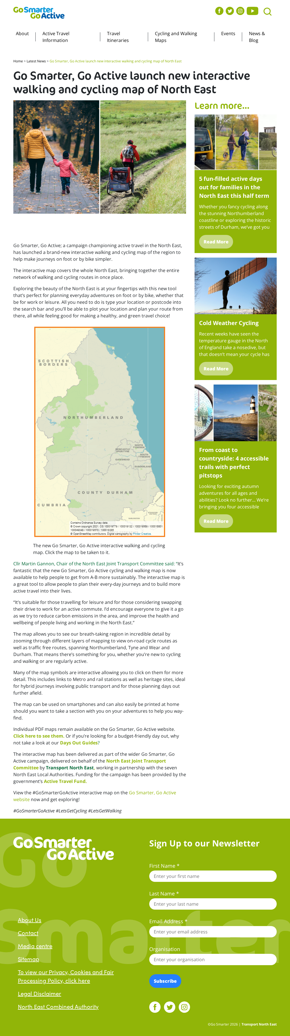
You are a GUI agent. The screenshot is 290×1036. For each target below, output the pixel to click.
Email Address (168, 921)
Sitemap (28, 959)
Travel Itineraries (118, 36)
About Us (29, 920)
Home (18, 61)
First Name (164, 865)
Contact (28, 933)
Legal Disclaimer (39, 993)
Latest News (36, 61)
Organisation (164, 949)
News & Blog (257, 36)
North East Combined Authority (58, 1006)
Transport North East (70, 768)
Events (228, 33)
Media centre (35, 946)
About (22, 33)
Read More (216, 242)
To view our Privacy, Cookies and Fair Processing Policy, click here (66, 976)
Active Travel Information (55, 36)
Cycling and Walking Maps (176, 36)
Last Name (164, 893)
